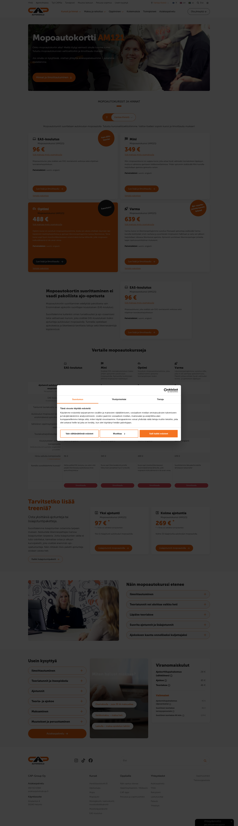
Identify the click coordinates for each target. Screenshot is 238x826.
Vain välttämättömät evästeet (79, 433)
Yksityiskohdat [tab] (119, 399)
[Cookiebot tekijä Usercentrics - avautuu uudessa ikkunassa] (166, 390)
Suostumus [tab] (77, 399)
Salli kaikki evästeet (158, 433)
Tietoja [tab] (160, 399)
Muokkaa (117, 433)
